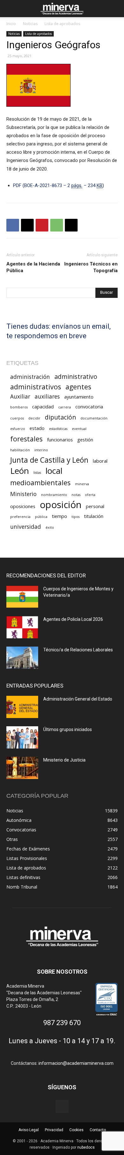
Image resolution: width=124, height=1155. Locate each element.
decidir (34, 418)
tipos (75, 516)
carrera (64, 407)
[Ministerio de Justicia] (22, 768)
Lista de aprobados (62, 23)
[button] (11, 8)
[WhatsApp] (56, 225)
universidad (25, 526)
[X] (27, 225)
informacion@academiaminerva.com (76, 1063)
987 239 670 (62, 1023)
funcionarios (60, 439)
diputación (60, 417)
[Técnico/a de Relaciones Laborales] (22, 658)
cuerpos (17, 418)
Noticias (30, 23)
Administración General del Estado (77, 699)
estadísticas (58, 428)
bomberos (19, 407)
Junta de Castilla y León (49, 460)
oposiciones (22, 506)
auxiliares (47, 396)
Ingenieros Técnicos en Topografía (91, 267)
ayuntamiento (78, 396)
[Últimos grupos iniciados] (22, 737)
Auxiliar (20, 396)
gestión (85, 439)
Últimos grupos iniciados (67, 729)
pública (41, 516)
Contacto (98, 1130)
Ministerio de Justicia (64, 759)
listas (37, 472)
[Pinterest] (42, 225)
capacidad (43, 406)
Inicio (11, 23)
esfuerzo (17, 428)
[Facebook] (12, 225)
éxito (49, 527)
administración (30, 376)
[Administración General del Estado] (22, 707)
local (53, 470)
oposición (60, 504)
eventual (79, 428)
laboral (100, 461)
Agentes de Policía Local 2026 (73, 619)
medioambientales (40, 482)
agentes (78, 386)
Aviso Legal (28, 1130)
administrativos (35, 386)
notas (76, 495)
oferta (90, 495)
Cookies (76, 1130)
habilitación (20, 450)
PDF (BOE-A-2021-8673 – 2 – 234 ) (58, 185)
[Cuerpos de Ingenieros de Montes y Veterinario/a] (22, 597)
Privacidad (54, 1130)
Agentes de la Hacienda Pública (33, 267)
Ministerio (23, 494)
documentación (93, 418)
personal (95, 506)
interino (41, 450)
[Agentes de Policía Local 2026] (22, 627)
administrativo (75, 376)
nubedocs (86, 1147)
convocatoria (89, 406)
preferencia (20, 516)
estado (37, 428)
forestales (26, 438)
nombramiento (54, 495)
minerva (82, 484)
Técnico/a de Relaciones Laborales (78, 649)
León (19, 470)
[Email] (71, 225)
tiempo (59, 516)
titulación (93, 516)
